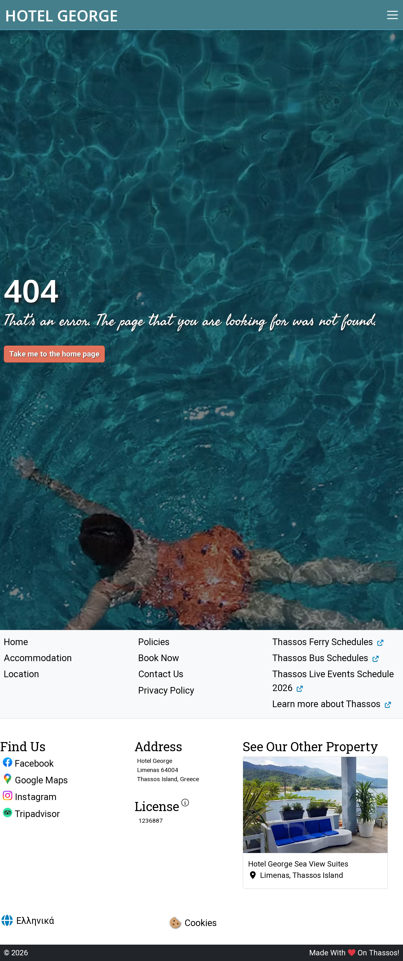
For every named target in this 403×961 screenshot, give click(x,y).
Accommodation (38, 658)
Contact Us (161, 674)
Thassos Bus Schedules (320, 658)
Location (21, 674)
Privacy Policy (166, 690)
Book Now (158, 658)
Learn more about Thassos (326, 704)
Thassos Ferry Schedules (322, 642)
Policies (154, 642)
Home (16, 642)
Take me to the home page (54, 354)
